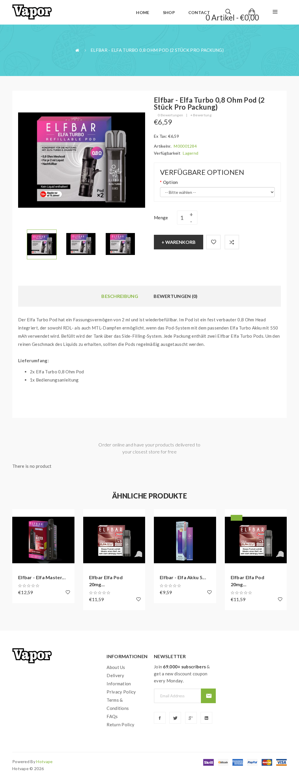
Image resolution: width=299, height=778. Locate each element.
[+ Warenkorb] (19, 516)
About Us (116, 667)
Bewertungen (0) (176, 296)
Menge (161, 217)
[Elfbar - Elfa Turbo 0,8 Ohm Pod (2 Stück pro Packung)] (42, 243)
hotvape (44, 761)
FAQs (112, 716)
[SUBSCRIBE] (208, 696)
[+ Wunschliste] (213, 242)
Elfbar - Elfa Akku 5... (183, 577)
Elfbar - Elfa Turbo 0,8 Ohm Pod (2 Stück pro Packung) (157, 50)
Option (170, 182)
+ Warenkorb (178, 242)
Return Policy (120, 724)
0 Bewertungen (170, 115)
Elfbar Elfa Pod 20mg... (106, 581)
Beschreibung (119, 296)
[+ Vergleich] (232, 242)
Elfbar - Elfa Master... (42, 577)
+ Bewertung (200, 115)
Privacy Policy (121, 691)
